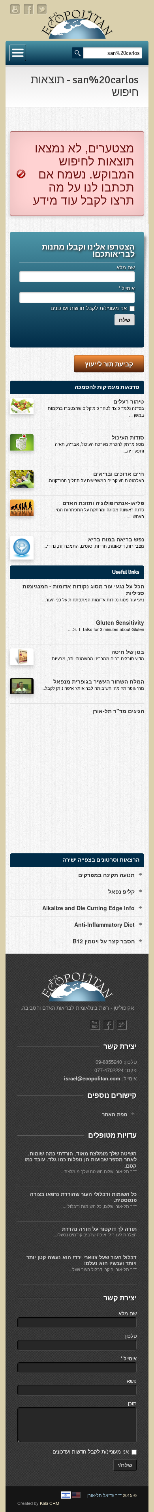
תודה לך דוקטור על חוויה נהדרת (99, 1228)
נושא (132, 1380)
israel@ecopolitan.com (92, 1078)
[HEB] (66, 1495)
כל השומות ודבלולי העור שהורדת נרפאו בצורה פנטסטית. (83, 1197)
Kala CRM (49, 1503)
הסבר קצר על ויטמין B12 (104, 941)
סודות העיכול (128, 437)
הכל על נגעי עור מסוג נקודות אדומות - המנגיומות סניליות (83, 589)
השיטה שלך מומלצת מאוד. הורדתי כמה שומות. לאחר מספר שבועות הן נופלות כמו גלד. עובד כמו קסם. (80, 1159)
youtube (15, 9)
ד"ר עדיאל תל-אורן (104, 1495)
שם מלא (125, 267)
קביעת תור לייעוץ (109, 363)
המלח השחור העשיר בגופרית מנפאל (98, 681)
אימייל (126, 288)
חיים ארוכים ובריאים (118, 473)
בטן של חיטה (127, 652)
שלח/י (125, 1465)
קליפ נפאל (121, 891)
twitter (42, 9)
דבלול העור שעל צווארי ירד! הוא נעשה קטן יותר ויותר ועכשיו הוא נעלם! (81, 1260)
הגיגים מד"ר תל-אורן (118, 711)
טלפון (131, 1335)
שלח (124, 320)
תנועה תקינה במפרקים (106, 875)
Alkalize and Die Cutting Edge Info (88, 908)
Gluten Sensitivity (120, 622)
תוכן (132, 1403)
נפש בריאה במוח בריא (116, 539)
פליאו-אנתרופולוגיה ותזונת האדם (103, 503)
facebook (29, 9)
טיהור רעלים (128, 401)
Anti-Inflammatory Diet (104, 924)
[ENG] (76, 1495)
